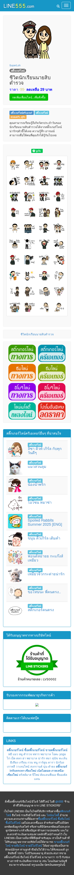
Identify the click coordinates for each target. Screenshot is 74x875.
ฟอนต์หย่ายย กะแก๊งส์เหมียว (45, 558)
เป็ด (13, 758)
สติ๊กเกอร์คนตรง (41, 609)
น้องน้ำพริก (37, 484)
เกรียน (23, 762)
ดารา (51, 762)
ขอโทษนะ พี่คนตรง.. (44, 591)
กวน (30, 762)
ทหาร (36, 754)
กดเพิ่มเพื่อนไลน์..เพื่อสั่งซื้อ (28, 97)
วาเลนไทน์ (22, 766)
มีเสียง (14, 762)
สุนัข (55, 758)
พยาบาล (45, 754)
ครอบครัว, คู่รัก (18, 116)
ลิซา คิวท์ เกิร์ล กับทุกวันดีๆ (45, 450)
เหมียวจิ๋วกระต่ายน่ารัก (46, 573)
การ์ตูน (42, 762)
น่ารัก (41, 758)
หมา (48, 758)
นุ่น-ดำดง (49, 766)
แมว (15, 754)
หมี (10, 754)
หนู (36, 762)
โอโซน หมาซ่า (40, 502)
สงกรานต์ (36, 766)
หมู (21, 754)
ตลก (19, 758)
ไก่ (8, 758)
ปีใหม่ (35, 774)
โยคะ (55, 754)
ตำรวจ (27, 754)
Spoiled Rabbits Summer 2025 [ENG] (45, 522)
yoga (62, 754)
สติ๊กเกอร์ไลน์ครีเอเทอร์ (21, 112)
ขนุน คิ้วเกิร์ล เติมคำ (44, 538)
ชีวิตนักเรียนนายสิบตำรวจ (37, 334)
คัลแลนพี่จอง (48, 774)
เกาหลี (11, 766)
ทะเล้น (63, 758)
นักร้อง (60, 762)
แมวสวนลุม (37, 466)
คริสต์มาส (25, 774)
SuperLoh (15, 65)
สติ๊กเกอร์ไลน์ (42, 112)
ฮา (24, 758)
